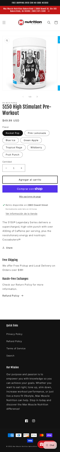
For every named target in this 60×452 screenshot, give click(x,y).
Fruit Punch (12, 154)
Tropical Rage (14, 147)
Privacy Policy (14, 334)
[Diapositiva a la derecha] (37, 96)
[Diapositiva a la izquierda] (23, 96)
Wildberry (36, 147)
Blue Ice (10, 140)
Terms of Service (16, 348)
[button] (4, 22)
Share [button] (9, 247)
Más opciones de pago (30, 196)
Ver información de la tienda (21, 213)
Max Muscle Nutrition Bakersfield (25, 446)
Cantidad (7, 161)
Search (10, 355)
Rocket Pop (13, 133)
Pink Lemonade (37, 133)
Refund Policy (10, 295)
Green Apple (31, 140)
